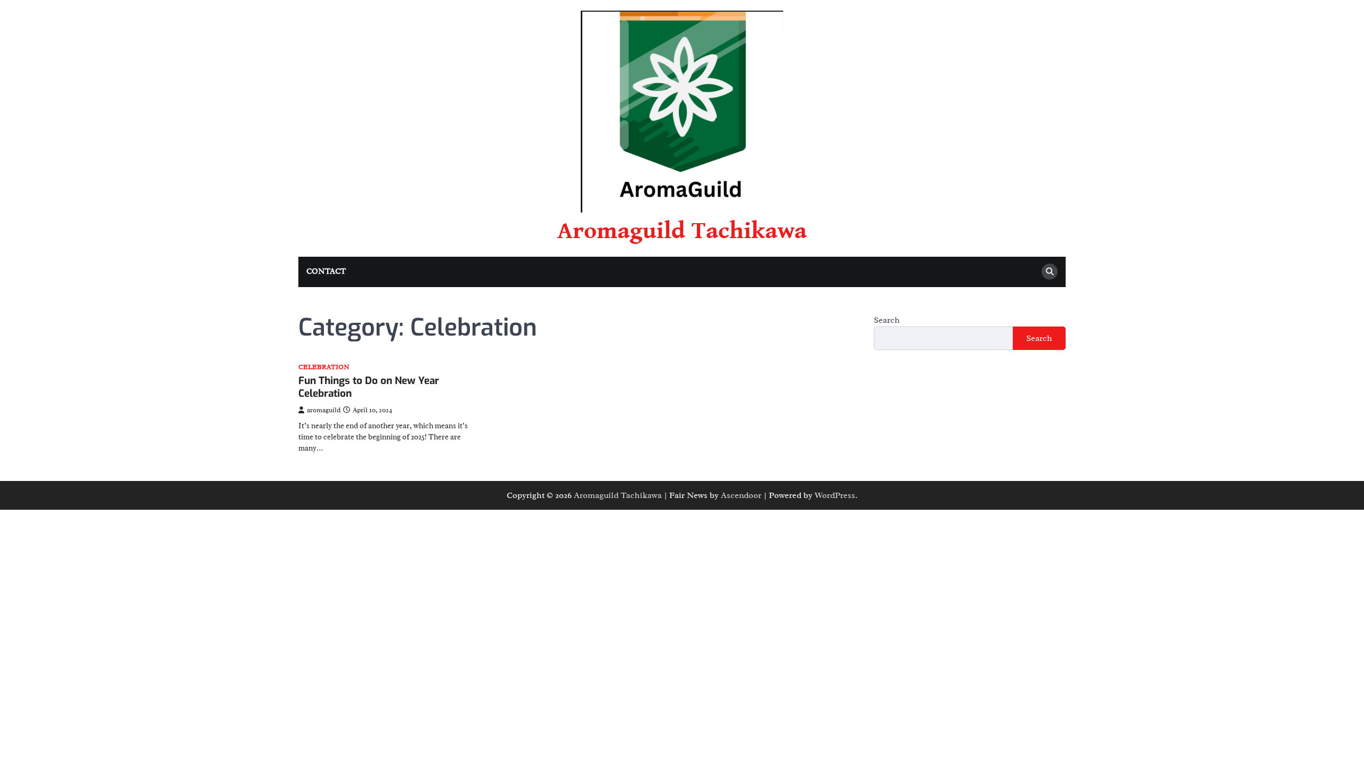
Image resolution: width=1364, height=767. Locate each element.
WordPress (835, 495)
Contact (326, 271)
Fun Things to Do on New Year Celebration (368, 387)
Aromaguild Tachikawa (682, 231)
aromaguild (323, 410)
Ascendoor (741, 495)
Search (887, 320)
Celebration (324, 367)
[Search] (1050, 272)
